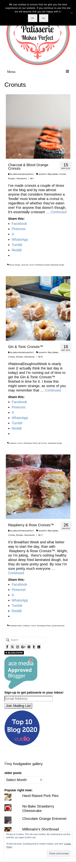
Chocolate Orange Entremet (44, 819)
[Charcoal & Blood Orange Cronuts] (38, 126)
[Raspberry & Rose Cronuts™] (38, 486)
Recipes (11, 178)
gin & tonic (42, 443)
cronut (31, 265)
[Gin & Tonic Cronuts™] (38, 308)
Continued (58, 212)
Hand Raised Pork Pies (40, 796)
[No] (71, 13)
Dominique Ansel (30, 443)
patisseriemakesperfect (23, 174)
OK (32, 18)
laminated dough (57, 265)
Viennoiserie (21, 178)
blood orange (14, 265)
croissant (12, 443)
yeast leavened (58, 626)
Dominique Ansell (42, 265)
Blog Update (53, 174)
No (43, 18)
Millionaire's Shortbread (40, 829)
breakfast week (15, 626)
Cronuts (62, 174)
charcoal (24, 265)
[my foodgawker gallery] (23, 764)
